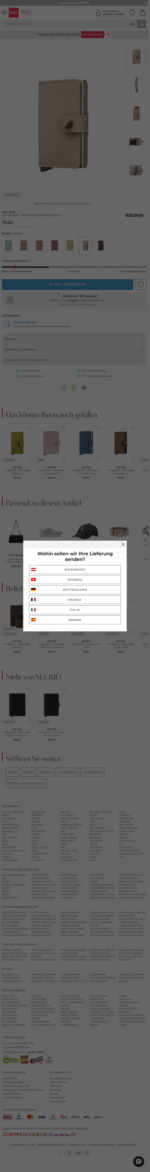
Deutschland (75, 589)
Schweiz (75, 579)
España (75, 619)
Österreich (75, 569)
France (74, 599)
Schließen (123, 544)
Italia (75, 609)
